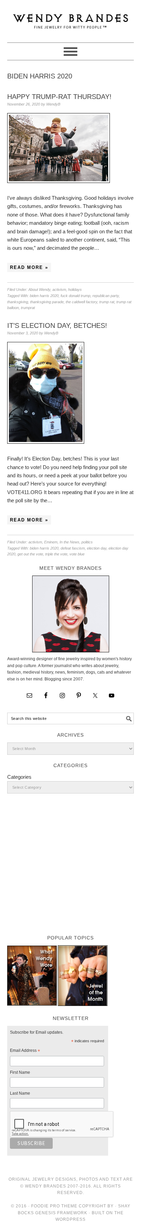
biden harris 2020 (44, 296)
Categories (19, 777)
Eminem (50, 542)
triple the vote (56, 554)
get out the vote (30, 554)
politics (87, 542)
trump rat (106, 302)
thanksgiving (17, 302)
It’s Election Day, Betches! (57, 325)
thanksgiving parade (47, 302)
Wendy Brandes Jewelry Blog (70, 18)
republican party (105, 296)
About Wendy (39, 289)
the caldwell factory (81, 302)
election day (96, 548)
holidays (75, 289)
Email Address (25, 1051)
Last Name (20, 1093)
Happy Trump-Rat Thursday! (59, 96)
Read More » (29, 267)
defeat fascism (73, 548)
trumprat (28, 308)
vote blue (77, 554)
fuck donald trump (75, 296)
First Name (20, 1072)
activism (59, 289)
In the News (69, 542)
